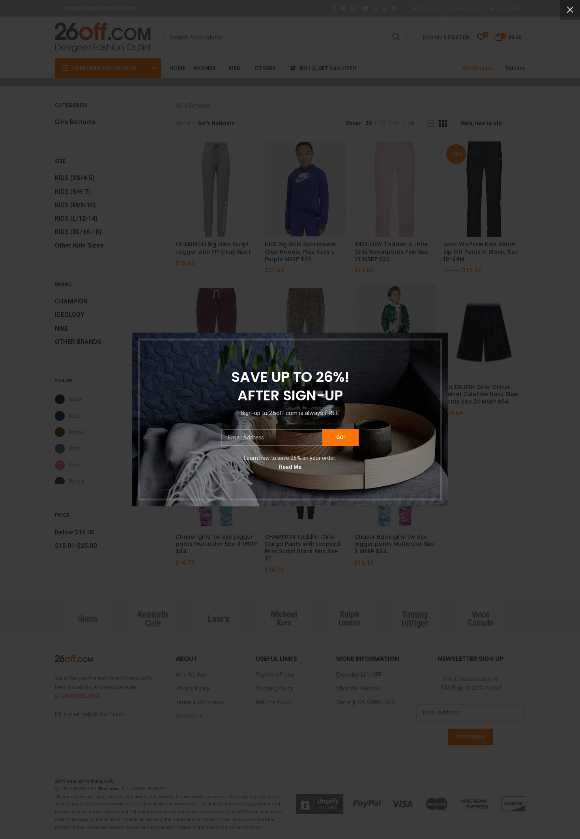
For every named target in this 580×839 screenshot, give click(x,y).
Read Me (290, 466)
